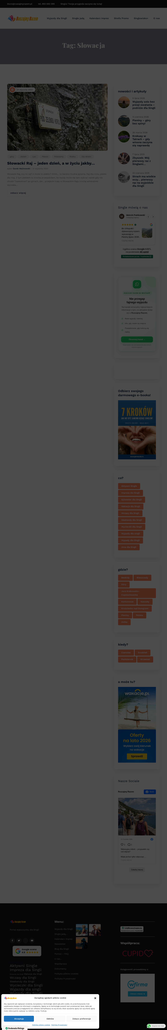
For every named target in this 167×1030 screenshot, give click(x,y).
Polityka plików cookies (41, 1025)
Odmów (50, 1019)
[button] (95, 998)
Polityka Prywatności (59, 1025)
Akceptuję (19, 1019)
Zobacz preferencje (81, 1019)
